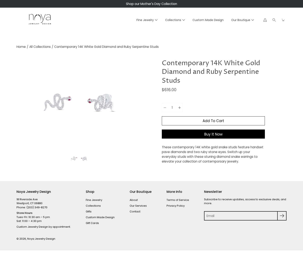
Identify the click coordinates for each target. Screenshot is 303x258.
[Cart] (283, 20)
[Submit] (282, 215)
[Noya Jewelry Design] (39, 20)
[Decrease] (165, 107)
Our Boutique (240, 20)
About (134, 200)
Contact (135, 211)
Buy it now (213, 134)
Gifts (89, 211)
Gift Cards (92, 223)
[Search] (274, 20)
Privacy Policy (176, 206)
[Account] (265, 20)
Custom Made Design (208, 20)
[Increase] (179, 107)
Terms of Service (178, 200)
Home (21, 47)
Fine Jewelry (145, 20)
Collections (173, 20)
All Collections (40, 47)
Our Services (138, 206)
